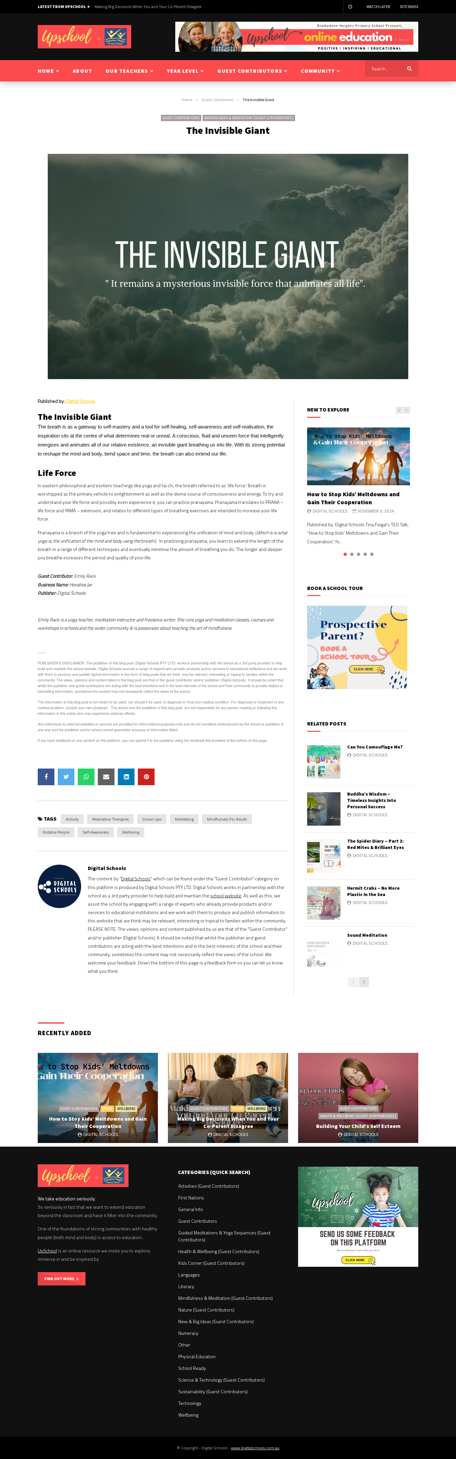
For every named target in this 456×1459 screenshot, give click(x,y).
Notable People (56, 832)
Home (187, 99)
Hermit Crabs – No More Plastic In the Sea (373, 891)
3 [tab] (358, 554)
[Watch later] (350, 6)
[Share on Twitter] (66, 777)
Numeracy (188, 1333)
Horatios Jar (80, 584)
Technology (189, 1403)
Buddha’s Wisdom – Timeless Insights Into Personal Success (371, 800)
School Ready (192, 1368)
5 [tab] (372, 554)
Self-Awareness (96, 832)
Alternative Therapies (110, 819)
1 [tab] (345, 554)
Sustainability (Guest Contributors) (213, 1391)
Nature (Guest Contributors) (206, 1309)
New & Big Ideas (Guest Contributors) (216, 1321)
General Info (190, 1209)
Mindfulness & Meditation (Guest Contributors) (248, 117)
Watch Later (378, 6)
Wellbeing (130, 832)
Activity (72, 819)
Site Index (409, 6)
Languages (189, 1274)
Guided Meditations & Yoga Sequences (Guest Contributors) (224, 1236)
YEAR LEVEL (183, 70)
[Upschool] (84, 36)
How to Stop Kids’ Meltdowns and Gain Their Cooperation (353, 498)
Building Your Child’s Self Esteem (123, 6)
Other (107, 1108)
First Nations (191, 1197)
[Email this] (106, 777)
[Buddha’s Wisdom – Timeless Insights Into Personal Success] (323, 809)
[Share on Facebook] (46, 777)
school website (225, 895)
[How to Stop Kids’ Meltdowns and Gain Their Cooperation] (358, 456)
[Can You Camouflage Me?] (323, 762)
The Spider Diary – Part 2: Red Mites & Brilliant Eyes (375, 844)
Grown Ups (152, 819)
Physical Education (197, 1356)
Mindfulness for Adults (227, 819)
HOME (46, 70)
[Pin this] (146, 777)
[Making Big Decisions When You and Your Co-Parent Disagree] (228, 1098)
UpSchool (47, 1250)
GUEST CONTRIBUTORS (249, 70)
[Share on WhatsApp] (86, 777)
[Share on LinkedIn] (126, 777)
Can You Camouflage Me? (375, 747)
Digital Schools (80, 400)
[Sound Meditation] (323, 950)
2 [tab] (352, 554)
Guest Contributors (217, 99)
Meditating (184, 819)
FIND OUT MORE (60, 1278)
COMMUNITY (318, 70)
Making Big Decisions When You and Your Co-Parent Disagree (228, 1122)
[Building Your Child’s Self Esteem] (358, 1098)
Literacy (186, 1286)
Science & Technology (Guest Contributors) (221, 1379)
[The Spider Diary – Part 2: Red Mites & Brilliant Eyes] (323, 856)
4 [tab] (365, 554)
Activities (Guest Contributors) (208, 1185)
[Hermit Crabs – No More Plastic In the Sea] (323, 903)
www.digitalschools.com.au (255, 1448)
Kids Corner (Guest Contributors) (211, 1262)
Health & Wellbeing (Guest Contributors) (358, 1116)
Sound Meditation (367, 935)
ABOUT (82, 70)
